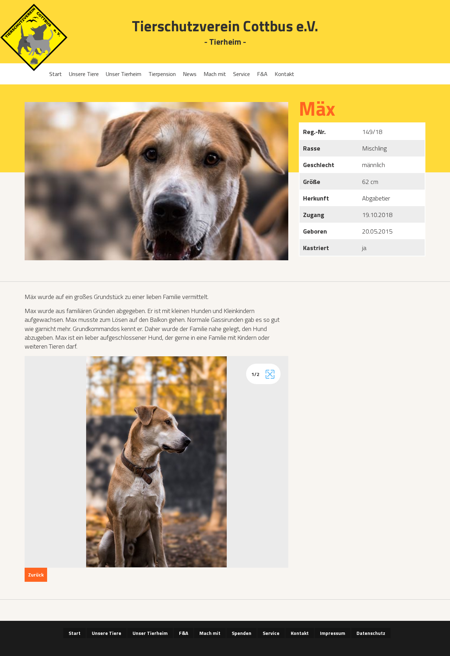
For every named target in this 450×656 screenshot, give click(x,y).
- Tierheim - (225, 42)
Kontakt (284, 74)
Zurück (36, 574)
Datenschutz (370, 633)
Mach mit (215, 74)
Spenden (241, 633)
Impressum (332, 633)
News (190, 74)
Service (241, 74)
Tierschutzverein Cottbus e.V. (225, 25)
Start (55, 74)
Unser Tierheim (123, 74)
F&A (262, 74)
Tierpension (162, 74)
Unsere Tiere (84, 74)
